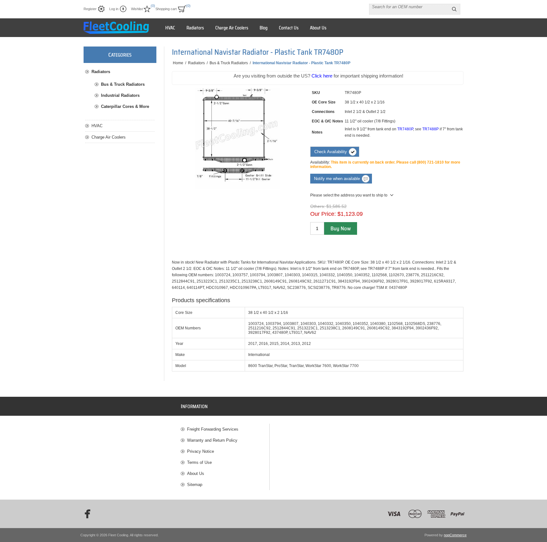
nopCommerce (455, 535)
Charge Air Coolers (108, 137)
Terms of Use (199, 462)
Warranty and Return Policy (212, 440)
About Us (195, 473)
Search (454, 9)
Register (90, 9)
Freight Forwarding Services (212, 429)
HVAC (97, 125)
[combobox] (409, 6)
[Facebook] (85, 514)
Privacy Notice (200, 451)
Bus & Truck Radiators (123, 84)
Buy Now (340, 228)
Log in (113, 9)
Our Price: (323, 214)
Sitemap (194, 484)
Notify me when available (337, 178)
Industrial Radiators (120, 95)
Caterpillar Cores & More (125, 106)
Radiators (100, 71)
